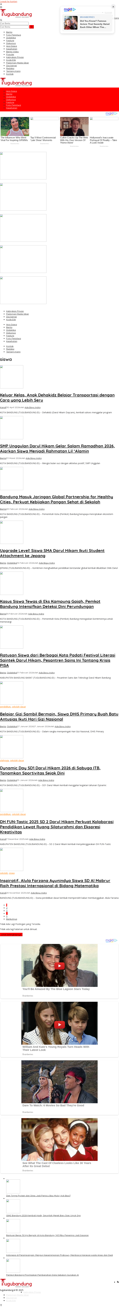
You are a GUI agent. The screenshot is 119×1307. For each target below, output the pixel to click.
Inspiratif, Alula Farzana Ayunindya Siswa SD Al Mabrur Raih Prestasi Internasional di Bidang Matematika (55, 883)
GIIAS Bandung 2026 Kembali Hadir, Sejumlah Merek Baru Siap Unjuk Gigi (37, 212)
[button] (31, 27)
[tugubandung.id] (16, 17)
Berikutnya (11, 919)
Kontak (9, 346)
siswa (12, 873)
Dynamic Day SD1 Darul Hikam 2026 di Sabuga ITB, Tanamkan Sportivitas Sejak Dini (50, 770)
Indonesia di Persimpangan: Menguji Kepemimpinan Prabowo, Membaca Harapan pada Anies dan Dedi (53, 275)
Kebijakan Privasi (15, 311)
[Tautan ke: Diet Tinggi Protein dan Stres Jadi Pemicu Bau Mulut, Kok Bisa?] (23, 178)
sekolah (4, 873)
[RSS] (118, 1282)
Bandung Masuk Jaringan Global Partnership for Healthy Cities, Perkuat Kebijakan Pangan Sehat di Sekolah (56, 499)
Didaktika (11, 330)
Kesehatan (11, 341)
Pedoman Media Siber (17, 314)
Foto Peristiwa (13, 338)
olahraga (4, 760)
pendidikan (5, 706)
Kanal (3, 407)
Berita (9, 327)
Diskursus (11, 332)
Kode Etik (11, 319)
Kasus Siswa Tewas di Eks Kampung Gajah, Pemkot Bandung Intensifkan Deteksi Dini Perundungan (50, 604)
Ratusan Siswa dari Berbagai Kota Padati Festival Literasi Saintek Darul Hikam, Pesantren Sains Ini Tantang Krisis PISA (57, 660)
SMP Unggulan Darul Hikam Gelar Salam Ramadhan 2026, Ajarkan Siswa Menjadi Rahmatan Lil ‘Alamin (57, 448)
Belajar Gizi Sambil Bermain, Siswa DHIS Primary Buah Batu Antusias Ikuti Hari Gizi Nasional (59, 716)
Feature (10, 335)
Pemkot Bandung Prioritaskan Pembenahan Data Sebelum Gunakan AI (36, 306)
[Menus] (1, 4)
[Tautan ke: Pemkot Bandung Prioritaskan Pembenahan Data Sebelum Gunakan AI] (23, 303)
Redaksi (10, 349)
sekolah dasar (19, 706)
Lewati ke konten (8, 1)
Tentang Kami (13, 351)
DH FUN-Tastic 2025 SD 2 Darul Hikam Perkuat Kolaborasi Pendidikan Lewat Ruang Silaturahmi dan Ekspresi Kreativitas (57, 826)
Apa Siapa (11, 324)
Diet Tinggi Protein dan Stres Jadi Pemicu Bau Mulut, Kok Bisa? (32, 181)
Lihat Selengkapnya (11, 934)
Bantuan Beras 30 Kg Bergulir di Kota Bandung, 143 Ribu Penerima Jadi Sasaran (41, 243)
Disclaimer (11, 316)
